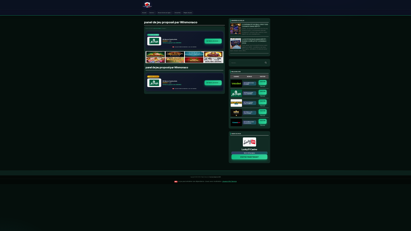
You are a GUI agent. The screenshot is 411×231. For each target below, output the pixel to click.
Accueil (144, 12)
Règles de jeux (188, 12)
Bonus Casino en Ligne (164, 12)
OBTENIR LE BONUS (213, 41)
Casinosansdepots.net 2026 (215, 177)
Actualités (178, 12)
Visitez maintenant (249, 157)
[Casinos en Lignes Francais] (147, 4)
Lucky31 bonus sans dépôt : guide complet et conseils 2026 (254, 41)
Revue (262, 86)
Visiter (262, 81)
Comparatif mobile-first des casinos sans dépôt (255, 25)
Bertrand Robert (157, 28)
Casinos (151, 12)
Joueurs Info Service (229, 181)
